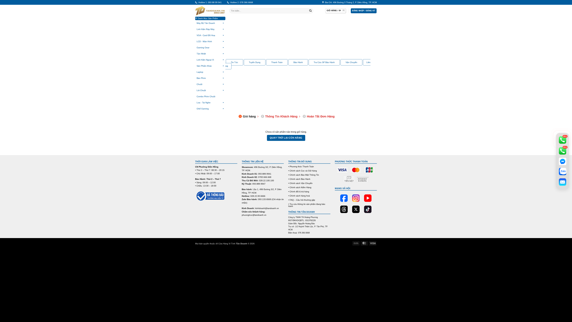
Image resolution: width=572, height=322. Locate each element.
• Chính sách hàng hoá (299, 196)
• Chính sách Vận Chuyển (300, 183)
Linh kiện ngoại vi (205, 60)
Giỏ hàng (248, 116)
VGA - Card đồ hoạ (206, 35)
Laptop (200, 72)
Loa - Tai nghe (203, 102)
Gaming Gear (203, 47)
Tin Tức (234, 62)
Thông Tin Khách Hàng (279, 116)
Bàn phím (201, 78)
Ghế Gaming (203, 108)
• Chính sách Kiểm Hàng (299, 187)
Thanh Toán (277, 62)
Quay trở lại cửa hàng (286, 138)
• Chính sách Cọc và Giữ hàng (302, 171)
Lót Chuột (201, 90)
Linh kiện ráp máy (205, 29)
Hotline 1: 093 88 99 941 (209, 2)
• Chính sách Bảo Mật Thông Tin (303, 175)
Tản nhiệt (201, 53)
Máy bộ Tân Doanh (206, 23)
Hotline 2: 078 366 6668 (241, 2)
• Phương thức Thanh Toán (301, 166)
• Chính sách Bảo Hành (299, 179)
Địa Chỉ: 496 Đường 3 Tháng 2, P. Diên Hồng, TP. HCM (350, 2)
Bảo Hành (298, 62)
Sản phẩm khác (204, 66)
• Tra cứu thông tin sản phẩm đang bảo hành (306, 205)
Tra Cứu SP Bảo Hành (324, 62)
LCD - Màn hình (204, 41)
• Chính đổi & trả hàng (298, 192)
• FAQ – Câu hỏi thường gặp (301, 200)
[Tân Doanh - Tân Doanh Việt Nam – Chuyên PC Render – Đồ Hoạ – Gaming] (210, 11)
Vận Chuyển (351, 62)
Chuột (199, 84)
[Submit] (310, 10)
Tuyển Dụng (254, 62)
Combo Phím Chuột (206, 96)
